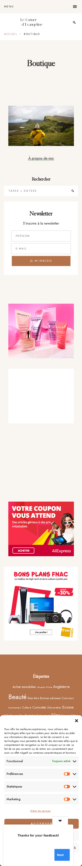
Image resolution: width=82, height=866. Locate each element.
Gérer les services (40, 811)
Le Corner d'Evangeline (31, 22)
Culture (26, 707)
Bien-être (33, 698)
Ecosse (68, 707)
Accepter (42, 823)
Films (55, 715)
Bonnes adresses (50, 698)
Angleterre (61, 686)
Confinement (14, 707)
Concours (68, 698)
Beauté (18, 696)
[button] (76, 721)
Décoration (54, 707)
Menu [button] (9, 7)
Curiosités (39, 707)
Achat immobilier (24, 686)
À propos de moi (41, 158)
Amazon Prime (44, 687)
